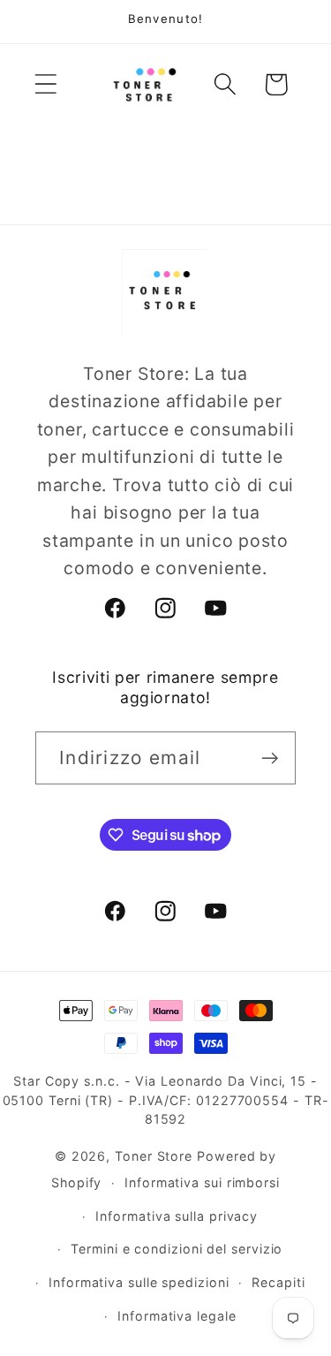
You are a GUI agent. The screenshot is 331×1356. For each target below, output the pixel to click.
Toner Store (153, 1155)
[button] (45, 84)
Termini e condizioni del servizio (176, 1248)
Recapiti (278, 1282)
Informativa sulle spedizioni (139, 1282)
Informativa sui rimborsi (202, 1182)
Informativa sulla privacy (176, 1215)
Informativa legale (176, 1315)
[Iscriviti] (269, 758)
